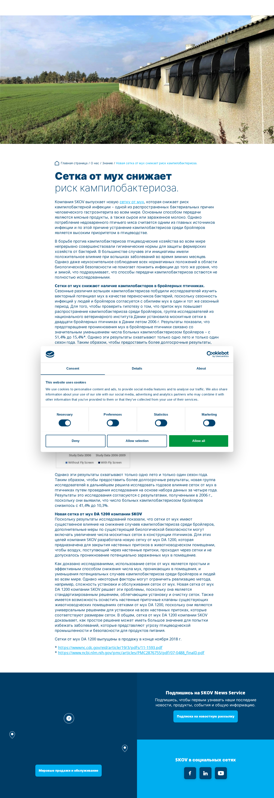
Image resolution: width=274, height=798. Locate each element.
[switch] (113, 422)
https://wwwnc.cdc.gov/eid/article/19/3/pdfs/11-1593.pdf (110, 647)
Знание (107, 163)
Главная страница (74, 163)
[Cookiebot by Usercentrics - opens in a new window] (210, 354)
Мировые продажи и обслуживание (68, 770)
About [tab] (201, 368)
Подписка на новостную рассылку (205, 716)
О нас (95, 163)
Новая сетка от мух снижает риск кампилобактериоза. (156, 163)
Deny (75, 441)
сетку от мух (132, 202)
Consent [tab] (72, 368)
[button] (124, 748)
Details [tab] (137, 368)
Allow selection (137, 441)
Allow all (198, 441)
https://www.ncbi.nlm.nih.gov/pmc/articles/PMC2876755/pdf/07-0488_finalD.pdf (131, 653)
